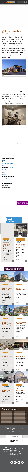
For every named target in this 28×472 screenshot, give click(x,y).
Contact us (12, 457)
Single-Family (5, 414)
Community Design (19, 412)
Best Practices (18, 422)
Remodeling (4, 422)
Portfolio (4, 412)
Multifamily (4, 418)
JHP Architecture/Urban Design (7, 163)
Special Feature (18, 416)
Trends (16, 418)
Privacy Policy (13, 459)
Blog (16, 420)
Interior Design (5, 416)
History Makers (18, 414)
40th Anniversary (6, 420)
